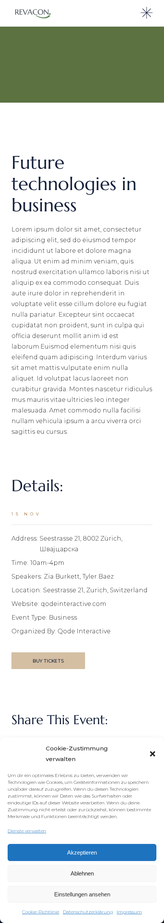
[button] (152, 754)
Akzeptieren (82, 852)
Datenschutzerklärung (88, 912)
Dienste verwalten (27, 831)
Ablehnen (82, 873)
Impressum (129, 912)
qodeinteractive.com (73, 603)
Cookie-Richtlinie (40, 912)
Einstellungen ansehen (82, 894)
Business (63, 617)
